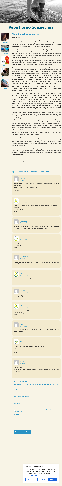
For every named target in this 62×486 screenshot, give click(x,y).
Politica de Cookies (32, 475)
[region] (41, 473)
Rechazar (42, 479)
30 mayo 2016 (24, 180)
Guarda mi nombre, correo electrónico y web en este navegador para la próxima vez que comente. (36, 410)
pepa (21, 200)
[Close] (57, 465)
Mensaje (16, 414)
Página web (17, 403)
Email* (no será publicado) (22, 396)
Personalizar (31, 479)
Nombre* (16, 389)
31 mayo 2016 (24, 202)
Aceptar (52, 479)
